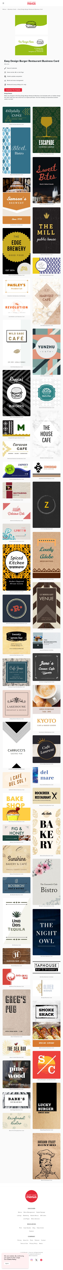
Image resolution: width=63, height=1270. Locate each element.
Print (20, 1228)
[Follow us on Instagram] (31, 1260)
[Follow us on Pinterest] (41, 1260)
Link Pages (26, 1218)
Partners (37, 1240)
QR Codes (43, 1215)
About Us (25, 1240)
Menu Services (35, 1218)
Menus (4, 9)
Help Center (40, 1228)
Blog (34, 1228)
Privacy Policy (33, 1243)
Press (31, 1240)
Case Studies (27, 1228)
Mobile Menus (34, 1215)
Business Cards (12, 9)
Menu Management (29, 1212)
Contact (43, 1240)
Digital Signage (40, 1212)
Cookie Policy (11, 1259)
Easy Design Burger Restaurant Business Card (30, 9)
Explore (31, 1231)
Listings (19, 1215)
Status (41, 1243)
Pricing (19, 1240)
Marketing (26, 1215)
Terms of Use (24, 1243)
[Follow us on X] (36, 1260)
